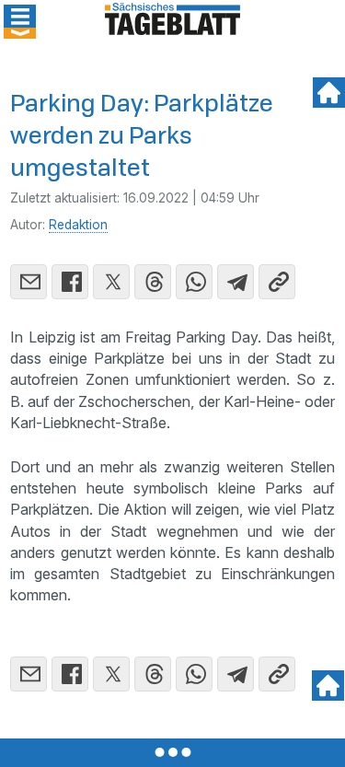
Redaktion (78, 224)
